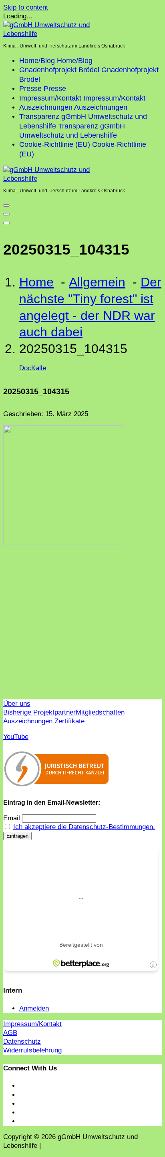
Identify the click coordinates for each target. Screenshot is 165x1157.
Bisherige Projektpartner (39, 712)
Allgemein (97, 282)
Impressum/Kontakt (32, 1024)
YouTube (15, 736)
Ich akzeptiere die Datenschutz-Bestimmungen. (84, 827)
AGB (10, 1033)
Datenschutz (22, 1041)
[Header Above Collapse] (6, 223)
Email (11, 818)
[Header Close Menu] (6, 214)
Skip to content (25, 7)
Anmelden (34, 1008)
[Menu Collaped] (6, 205)
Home (36, 282)
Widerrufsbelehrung (32, 1050)
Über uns (16, 703)
